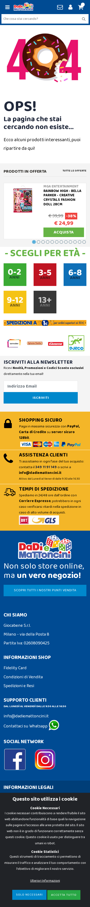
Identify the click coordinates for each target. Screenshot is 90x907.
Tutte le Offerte (74, 170)
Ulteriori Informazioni (45, 880)
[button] (80, 7)
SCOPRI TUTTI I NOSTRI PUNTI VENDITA (45, 590)
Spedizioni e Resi (19, 686)
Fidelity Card (15, 668)
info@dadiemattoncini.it (26, 716)
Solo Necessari (29, 894)
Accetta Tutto (64, 894)
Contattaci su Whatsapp (26, 726)
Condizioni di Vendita (23, 677)
